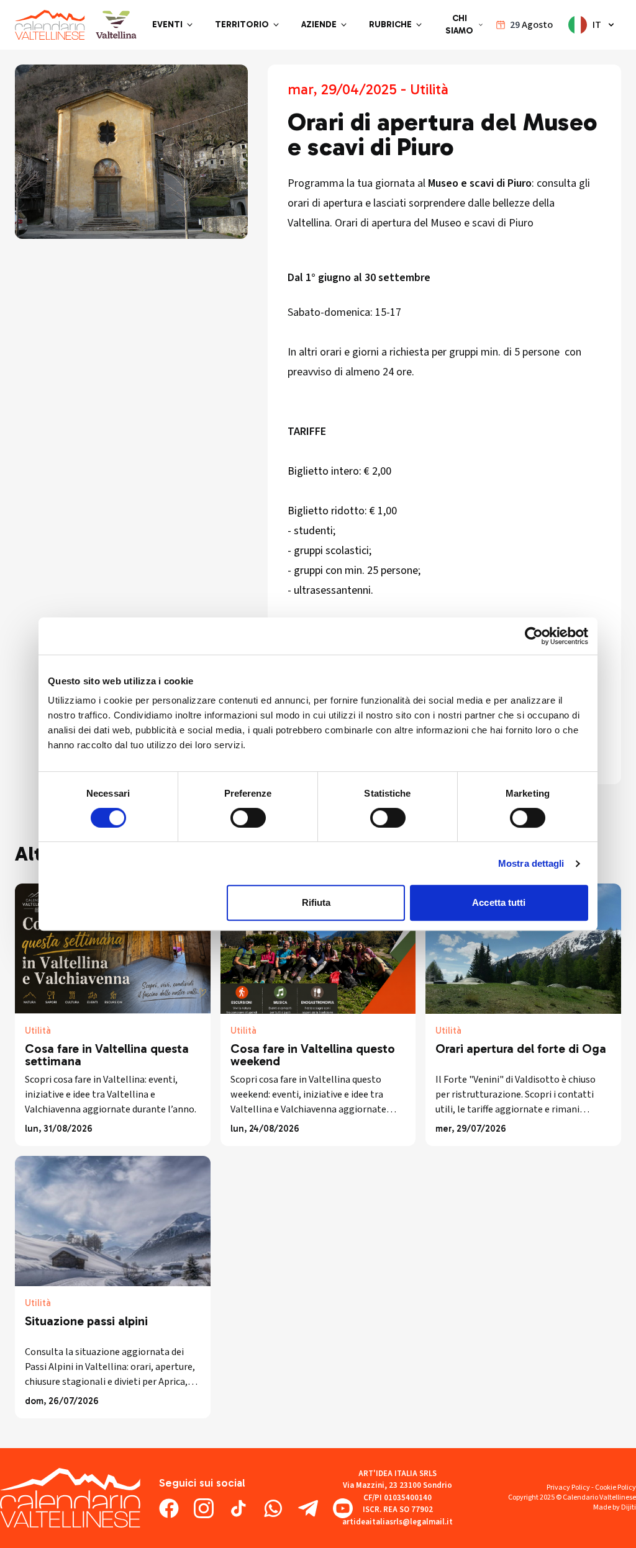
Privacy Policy (568, 1487)
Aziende (319, 24)
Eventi (167, 24)
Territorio (242, 24)
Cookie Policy (615, 1487)
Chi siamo (459, 24)
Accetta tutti (498, 902)
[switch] (248, 818)
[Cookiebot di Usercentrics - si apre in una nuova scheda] (533, 636)
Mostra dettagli (531, 863)
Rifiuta (316, 902)
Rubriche (390, 24)
